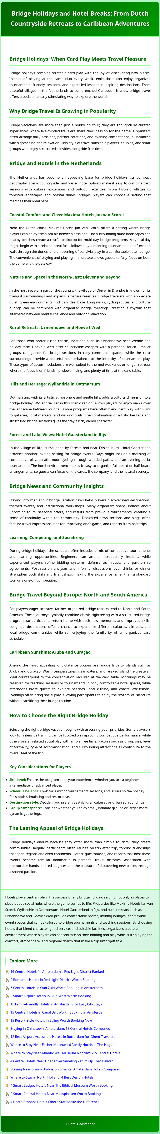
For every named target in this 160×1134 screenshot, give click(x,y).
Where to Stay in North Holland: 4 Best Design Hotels (52, 1077)
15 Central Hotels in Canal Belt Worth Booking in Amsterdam (58, 1012)
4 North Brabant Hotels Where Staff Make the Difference (54, 1102)
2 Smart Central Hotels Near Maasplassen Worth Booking (55, 1093)
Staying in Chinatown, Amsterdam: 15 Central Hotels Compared (60, 1028)
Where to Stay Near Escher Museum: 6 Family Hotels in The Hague (62, 1044)
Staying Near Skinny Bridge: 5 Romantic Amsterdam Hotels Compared (65, 1069)
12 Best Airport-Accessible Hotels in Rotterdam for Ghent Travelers (62, 1036)
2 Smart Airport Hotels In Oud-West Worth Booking (50, 996)
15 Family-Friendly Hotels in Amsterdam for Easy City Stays (56, 1004)
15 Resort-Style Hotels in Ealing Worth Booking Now (51, 1020)
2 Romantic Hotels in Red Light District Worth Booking (53, 979)
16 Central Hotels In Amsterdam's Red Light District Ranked (57, 971)
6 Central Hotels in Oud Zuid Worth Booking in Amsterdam (56, 988)
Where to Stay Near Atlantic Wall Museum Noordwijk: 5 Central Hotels (65, 1053)
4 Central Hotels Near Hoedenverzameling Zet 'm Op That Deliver (61, 1061)
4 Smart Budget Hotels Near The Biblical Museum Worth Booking (61, 1085)
